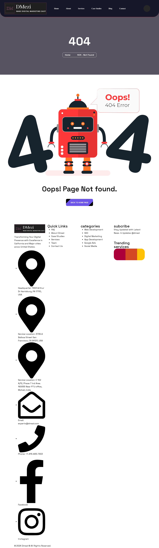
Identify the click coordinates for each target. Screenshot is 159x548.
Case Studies (96, 9)
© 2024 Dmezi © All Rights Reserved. (32, 545)
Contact (122, 9)
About (68, 9)
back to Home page (79, 202)
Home (56, 9)
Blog (110, 9)
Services (81, 9)
